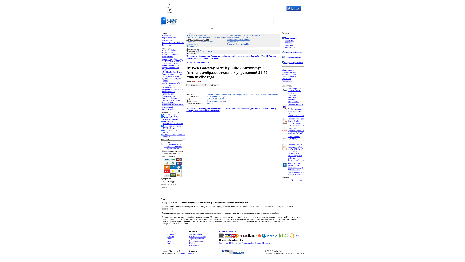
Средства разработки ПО (172, 59)
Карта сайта (287, 81)
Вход (302, 28)
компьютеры (290, 47)
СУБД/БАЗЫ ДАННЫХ (172, 72)
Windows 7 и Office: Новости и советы (171, 118)
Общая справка (288, 70)
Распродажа (167, 45)
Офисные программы (171, 76)
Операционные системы (172, 74)
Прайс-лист (286, 79)
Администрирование (235, 42)
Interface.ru (223, 243)
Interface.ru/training (246, 243)
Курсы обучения (169, 38)
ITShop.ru (233, 243)
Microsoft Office (168, 52)
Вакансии (171, 243)
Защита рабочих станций (237, 37)
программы (289, 41)
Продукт (190, 62)
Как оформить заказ (290, 72)
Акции (170, 241)
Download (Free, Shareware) (173, 43)
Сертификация (168, 40)
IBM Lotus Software (170, 98)
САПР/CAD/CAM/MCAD (172, 61)
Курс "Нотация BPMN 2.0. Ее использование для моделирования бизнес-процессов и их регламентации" (296, 168)
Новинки (171, 239)
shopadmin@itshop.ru (263, 9)
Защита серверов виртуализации (199, 42)
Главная (170, 234)
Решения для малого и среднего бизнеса (243, 35)
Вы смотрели (217, 28)
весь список (208, 51)
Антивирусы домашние (196, 35)
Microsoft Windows (169, 50)
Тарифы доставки (289, 74)
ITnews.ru (266, 243)
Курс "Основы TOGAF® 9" (294, 138)
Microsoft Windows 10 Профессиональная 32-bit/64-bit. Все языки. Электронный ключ (296, 110)
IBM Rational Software (171, 100)
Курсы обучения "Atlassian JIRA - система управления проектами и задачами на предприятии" (294, 95)
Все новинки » (297, 180)
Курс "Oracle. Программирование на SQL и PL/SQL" (296, 130)
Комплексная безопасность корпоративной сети (206, 37)
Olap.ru (258, 243)
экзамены (289, 45)
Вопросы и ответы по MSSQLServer (172, 127)
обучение (288, 43)
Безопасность (192, 44)
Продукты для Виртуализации (168, 95)
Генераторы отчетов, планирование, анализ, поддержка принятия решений (171, 66)
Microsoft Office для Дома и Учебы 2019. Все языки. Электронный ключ (296, 122)
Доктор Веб (191, 53)
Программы (167, 35)
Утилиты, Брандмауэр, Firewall (239, 44)
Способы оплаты (289, 76)
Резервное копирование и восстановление (172, 90)
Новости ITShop (170, 115)
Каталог (170, 237)
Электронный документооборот (169, 108)
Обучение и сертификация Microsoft (173, 122)
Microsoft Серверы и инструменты (170, 55)
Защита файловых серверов (197, 40)
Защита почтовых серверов (238, 40)
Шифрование (192, 46)
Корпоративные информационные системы (173, 104)
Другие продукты (201, 62)
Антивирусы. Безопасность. (173, 87)
